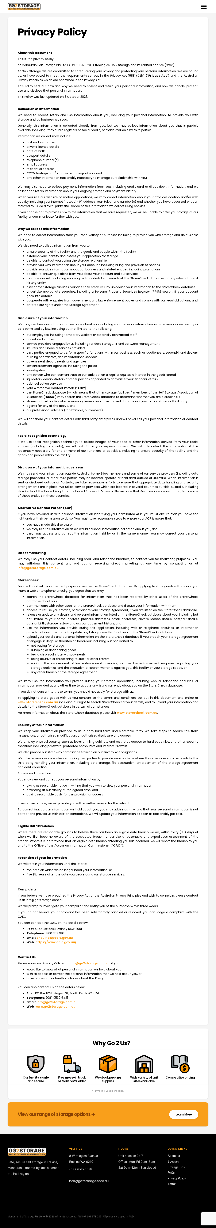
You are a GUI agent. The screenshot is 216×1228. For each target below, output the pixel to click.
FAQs (171, 1172)
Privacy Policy (177, 1178)
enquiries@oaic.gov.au (55, 938)
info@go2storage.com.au (38, 568)
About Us (174, 1155)
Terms (172, 1184)
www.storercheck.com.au (38, 702)
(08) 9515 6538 (80, 1169)
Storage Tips (176, 1167)
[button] (203, 7)
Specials (173, 1161)
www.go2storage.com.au (55, 1006)
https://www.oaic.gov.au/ (55, 942)
